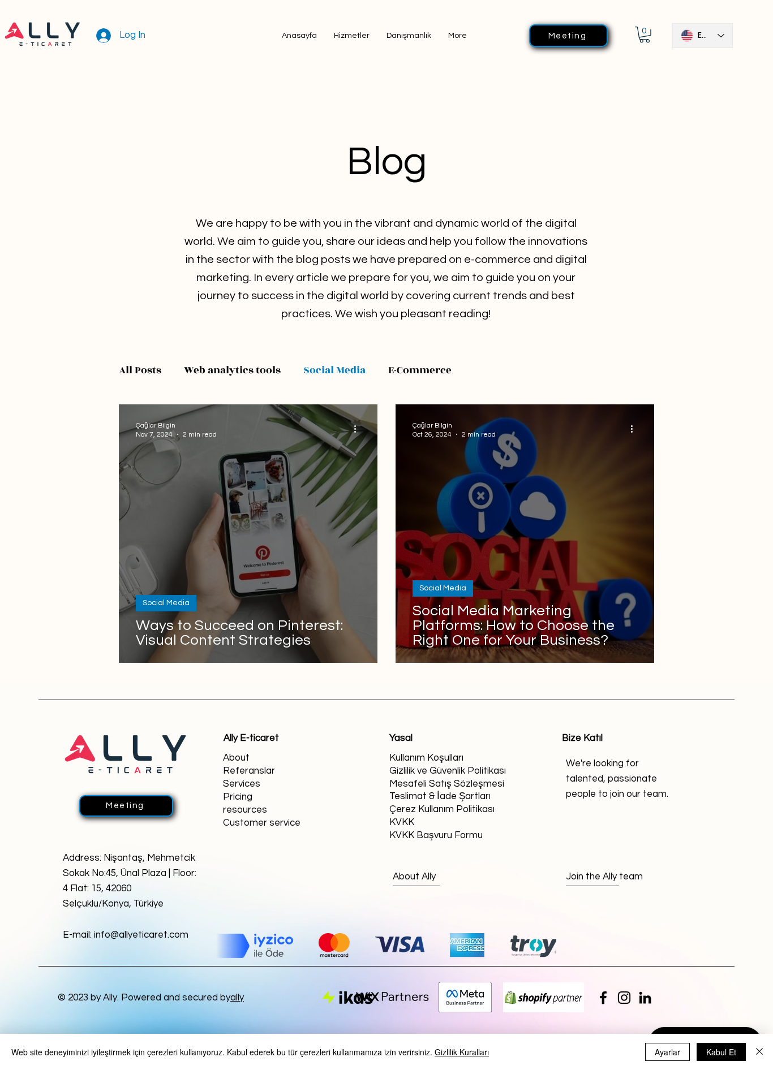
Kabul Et (721, 1052)
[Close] (759, 1052)
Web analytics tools (232, 370)
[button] (644, 35)
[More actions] (359, 429)
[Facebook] (603, 997)
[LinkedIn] (645, 997)
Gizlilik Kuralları (462, 1052)
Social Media (334, 370)
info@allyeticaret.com (141, 935)
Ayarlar (667, 1052)
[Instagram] (624, 997)
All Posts (140, 370)
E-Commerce (420, 370)
